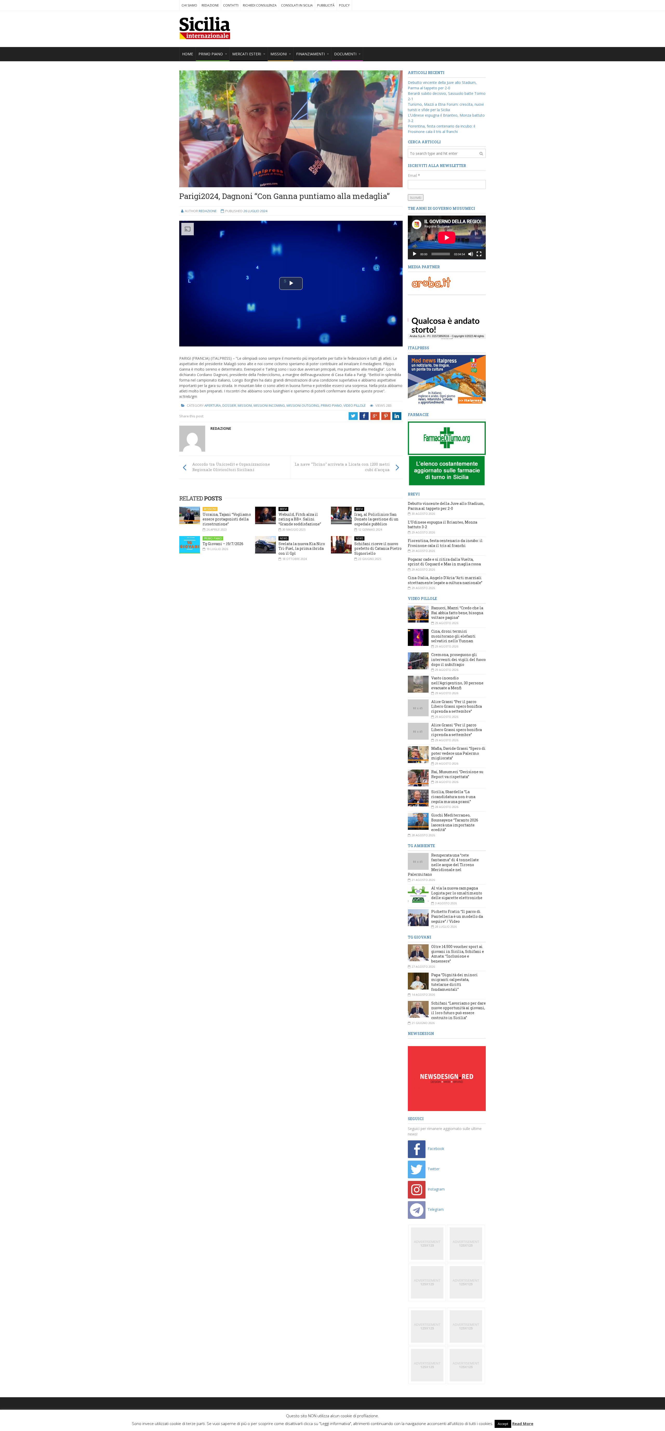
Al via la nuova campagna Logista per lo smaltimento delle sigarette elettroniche (456, 893)
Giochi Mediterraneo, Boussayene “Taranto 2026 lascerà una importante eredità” (454, 822)
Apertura (212, 405)
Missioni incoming (269, 405)
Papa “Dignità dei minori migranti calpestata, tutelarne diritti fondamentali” (454, 982)
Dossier (229, 405)
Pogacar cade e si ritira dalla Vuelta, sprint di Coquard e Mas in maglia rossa (444, 562)
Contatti (230, 5)
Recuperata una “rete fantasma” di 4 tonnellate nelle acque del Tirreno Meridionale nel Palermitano (443, 865)
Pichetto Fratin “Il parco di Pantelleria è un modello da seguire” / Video (457, 916)
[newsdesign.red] (447, 1078)
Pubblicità (326, 5)
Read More (522, 1423)
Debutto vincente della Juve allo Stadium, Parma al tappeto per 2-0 (446, 506)
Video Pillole (354, 405)
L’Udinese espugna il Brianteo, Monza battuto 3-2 (442, 525)
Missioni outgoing (303, 405)
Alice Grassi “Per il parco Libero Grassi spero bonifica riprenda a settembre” (456, 706)
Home (187, 53)
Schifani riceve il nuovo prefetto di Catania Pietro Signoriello (378, 548)
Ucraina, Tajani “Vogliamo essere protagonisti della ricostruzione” (227, 519)
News (283, 538)
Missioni (245, 405)
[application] (447, 237)
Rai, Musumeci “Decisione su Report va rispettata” (457, 774)
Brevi (283, 509)
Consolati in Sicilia (297, 5)
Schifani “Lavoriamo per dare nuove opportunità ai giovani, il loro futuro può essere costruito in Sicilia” (458, 1010)
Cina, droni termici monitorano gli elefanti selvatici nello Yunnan (453, 636)
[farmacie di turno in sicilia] (447, 453)
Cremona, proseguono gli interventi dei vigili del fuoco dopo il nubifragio (458, 659)
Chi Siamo (189, 5)
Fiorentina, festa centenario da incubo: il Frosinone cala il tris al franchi (445, 543)
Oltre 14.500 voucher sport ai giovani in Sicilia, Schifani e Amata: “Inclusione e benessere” (457, 954)
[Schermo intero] (479, 254)
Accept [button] (503, 1423)
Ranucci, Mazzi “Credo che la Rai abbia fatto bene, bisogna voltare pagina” (457, 612)
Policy (344, 5)
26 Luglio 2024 (255, 211)
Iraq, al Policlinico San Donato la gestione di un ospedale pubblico (376, 519)
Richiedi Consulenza (260, 5)
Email (414, 175)
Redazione (210, 5)
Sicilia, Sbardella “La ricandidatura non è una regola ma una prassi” (453, 796)
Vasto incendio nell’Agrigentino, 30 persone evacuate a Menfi (457, 683)
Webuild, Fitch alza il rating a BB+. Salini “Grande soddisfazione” (299, 519)
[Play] (414, 254)
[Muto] (470, 254)
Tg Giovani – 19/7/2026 (223, 543)
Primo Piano (331, 405)
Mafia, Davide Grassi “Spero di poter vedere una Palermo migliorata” (458, 753)
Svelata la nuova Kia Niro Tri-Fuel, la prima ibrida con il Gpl (301, 548)
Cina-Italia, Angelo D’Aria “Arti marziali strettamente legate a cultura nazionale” (445, 580)
